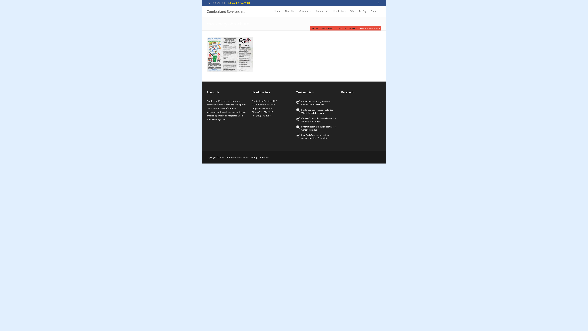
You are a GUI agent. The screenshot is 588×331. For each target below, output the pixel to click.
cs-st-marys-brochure (330, 28)
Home (277, 11)
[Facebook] (378, 3)
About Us (290, 11)
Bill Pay (362, 11)
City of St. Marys (350, 28)
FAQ (352, 11)
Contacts (375, 11)
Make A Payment (240, 3)
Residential (339, 11)
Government (305, 11)
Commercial (323, 11)
